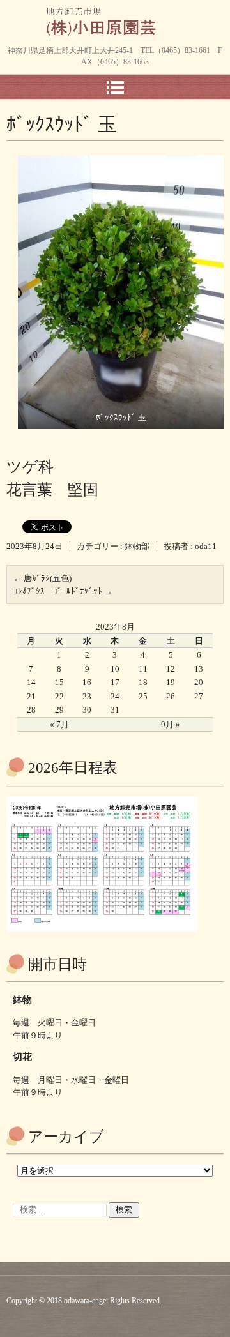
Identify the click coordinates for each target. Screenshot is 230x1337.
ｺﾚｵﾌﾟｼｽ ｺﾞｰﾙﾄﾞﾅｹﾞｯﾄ (62, 591)
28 (31, 709)
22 (59, 696)
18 (143, 682)
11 (143, 669)
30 (86, 709)
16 (86, 682)
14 (31, 682)
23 (86, 696)
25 (143, 696)
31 (115, 709)
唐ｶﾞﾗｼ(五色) (42, 578)
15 (59, 682)
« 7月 (59, 724)
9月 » (170, 724)
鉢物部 (137, 546)
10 (115, 669)
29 (59, 709)
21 (31, 696)
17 (115, 682)
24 (115, 696)
